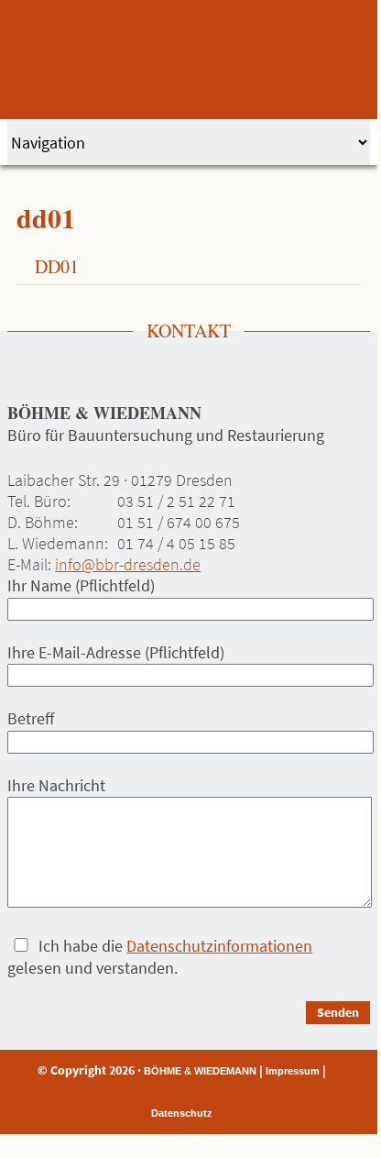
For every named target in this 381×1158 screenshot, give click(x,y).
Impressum (293, 1070)
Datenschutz (181, 1113)
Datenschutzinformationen (219, 945)
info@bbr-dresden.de (128, 564)
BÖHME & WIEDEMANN (200, 1070)
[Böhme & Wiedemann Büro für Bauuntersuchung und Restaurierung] (190, 59)
